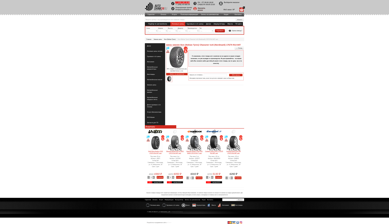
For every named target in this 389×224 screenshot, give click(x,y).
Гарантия (150, 14)
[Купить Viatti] (155, 132)
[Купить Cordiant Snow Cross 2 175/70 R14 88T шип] (214, 142)
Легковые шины (178, 24)
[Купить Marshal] (175, 132)
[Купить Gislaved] (233, 132)
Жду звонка (236, 75)
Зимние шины (151, 85)
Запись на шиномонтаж (210, 14)
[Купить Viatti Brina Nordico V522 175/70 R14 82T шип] (155, 142)
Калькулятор (179, 199)
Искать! (239, 19)
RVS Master (151, 117)
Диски (208, 24)
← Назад (239, 48)
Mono (169, 222)
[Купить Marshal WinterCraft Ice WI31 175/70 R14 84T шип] (175, 142)
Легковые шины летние (154, 51)
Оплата (163, 14)
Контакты (238, 14)
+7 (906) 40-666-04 (182, 4)
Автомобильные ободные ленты (152, 98)
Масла (230, 24)
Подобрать (220, 30)
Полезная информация (189, 14)
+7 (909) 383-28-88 (182, 2)
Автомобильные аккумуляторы (152, 68)
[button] (205, 8)
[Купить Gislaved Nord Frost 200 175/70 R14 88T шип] (233, 142)
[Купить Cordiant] (214, 132)
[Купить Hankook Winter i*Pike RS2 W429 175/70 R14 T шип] (194, 142)
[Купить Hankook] (194, 132)
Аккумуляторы (219, 24)
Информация (169, 199)
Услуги (174, 14)
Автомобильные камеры (152, 91)
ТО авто (238, 24)
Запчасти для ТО (152, 122)
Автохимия (150, 61)
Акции (226, 14)
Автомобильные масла (154, 79)
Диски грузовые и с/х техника (154, 106)
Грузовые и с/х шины (195, 24)
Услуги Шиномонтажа (154, 112)
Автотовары (151, 74)
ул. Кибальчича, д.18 (164, 212)
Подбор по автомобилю (157, 24)
